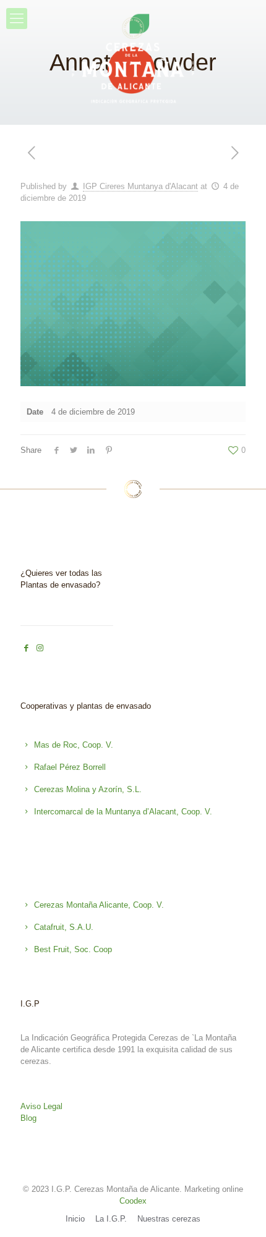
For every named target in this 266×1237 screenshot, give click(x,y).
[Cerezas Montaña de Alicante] (133, 61)
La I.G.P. (111, 1218)
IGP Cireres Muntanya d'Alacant (140, 186)
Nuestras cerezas (168, 1218)
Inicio (75, 1218)
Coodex (133, 1200)
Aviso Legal (41, 1106)
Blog (28, 1118)
